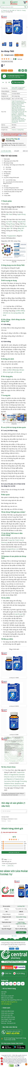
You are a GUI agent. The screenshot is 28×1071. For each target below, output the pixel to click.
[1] (24, 616)
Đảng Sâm (21, 228)
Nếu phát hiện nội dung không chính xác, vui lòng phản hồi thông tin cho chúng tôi (15, 134)
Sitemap (3, 1023)
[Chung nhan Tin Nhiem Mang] (17, 1066)
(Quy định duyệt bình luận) (10, 832)
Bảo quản (6, 186)
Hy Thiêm (9, 222)
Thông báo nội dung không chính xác (11, 1000)
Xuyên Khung (21, 214)
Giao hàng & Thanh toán (8, 1019)
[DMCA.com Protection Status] (11, 1066)
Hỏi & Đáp (16, 151)
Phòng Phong (10, 224)
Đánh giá (25, 151)
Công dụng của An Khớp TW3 (11, 161)
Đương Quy (23, 226)
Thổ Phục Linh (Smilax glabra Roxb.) (18, 111)
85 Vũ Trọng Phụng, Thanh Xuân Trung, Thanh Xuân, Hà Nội (15, 1038)
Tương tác (6, 175)
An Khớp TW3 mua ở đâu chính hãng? (13, 189)
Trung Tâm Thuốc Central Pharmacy (14, 1057)
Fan (7, 973)
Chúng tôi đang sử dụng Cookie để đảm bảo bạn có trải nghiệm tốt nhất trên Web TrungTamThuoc (13, 944)
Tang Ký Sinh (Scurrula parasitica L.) (18, 115)
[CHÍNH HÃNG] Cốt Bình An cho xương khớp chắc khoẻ (14, 313)
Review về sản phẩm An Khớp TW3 (13, 191)
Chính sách (6, 1008)
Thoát (17, 948)
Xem (17, 55)
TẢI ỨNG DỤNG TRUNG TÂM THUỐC (12, 1043)
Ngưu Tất (14, 107)
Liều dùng (8, 167)
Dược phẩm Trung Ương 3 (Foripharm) (21, 917)
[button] (12, 936)
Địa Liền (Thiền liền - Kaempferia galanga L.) (19, 113)
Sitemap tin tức (11, 1023)
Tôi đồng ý (11, 948)
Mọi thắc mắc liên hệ (10, 1027)
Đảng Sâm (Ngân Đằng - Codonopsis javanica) (19, 117)
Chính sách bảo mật (13, 946)
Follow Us (4, 980)
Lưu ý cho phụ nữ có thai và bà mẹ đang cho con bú (13, 182)
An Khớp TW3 (21, 906)
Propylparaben (11, 236)
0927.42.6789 (12, 1033)
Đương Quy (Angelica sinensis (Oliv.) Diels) (19, 104)
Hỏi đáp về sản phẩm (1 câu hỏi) (13, 804)
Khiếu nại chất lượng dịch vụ (9, 1002)
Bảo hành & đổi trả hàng (8, 1017)
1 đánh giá (19, 59)
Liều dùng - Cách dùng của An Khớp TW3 (14, 164)
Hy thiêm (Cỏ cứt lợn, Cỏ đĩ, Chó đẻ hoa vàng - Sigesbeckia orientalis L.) (19, 120)
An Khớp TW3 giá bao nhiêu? (11, 187)
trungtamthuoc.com (12, 549)
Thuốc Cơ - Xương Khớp (18, 129)
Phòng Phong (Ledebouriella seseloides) (18, 105)
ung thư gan (19, 614)
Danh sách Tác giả (6, 1021)
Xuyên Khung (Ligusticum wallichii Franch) (18, 101)
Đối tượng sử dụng (8, 163)
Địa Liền (20, 230)
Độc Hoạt (9, 214)
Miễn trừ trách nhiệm (7, 998)
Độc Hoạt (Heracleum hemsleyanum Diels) (18, 109)
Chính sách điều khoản (7, 1011)
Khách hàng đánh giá (12, 828)
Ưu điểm (6, 193)
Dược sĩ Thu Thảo (12, 139)
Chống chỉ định (7, 171)
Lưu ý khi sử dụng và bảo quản (11, 177)
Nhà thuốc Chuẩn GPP (7, 996)
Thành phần (7, 159)
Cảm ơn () (10, 865)
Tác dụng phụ (7, 173)
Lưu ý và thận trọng (10, 180)
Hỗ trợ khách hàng (9, 988)
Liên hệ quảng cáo (6, 1004)
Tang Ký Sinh (21, 222)
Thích (3, 821)
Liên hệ (3, 994)
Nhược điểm (7, 195)
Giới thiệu (4, 992)
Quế (16, 110)
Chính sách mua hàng (7, 1013)
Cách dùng (8, 169)
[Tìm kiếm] (25, 6)
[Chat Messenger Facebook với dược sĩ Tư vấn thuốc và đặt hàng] (4, 78)
